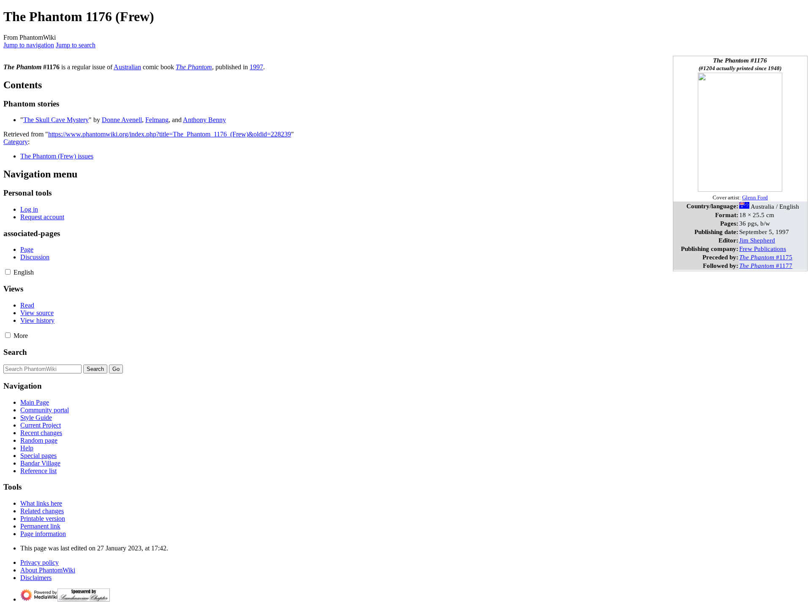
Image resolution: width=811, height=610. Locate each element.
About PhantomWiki (47, 570)
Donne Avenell (122, 119)
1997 (256, 67)
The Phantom (194, 67)
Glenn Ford (755, 198)
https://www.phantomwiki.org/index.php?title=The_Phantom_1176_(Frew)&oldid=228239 (169, 134)
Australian (127, 67)
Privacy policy (39, 562)
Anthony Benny (204, 119)
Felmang (157, 119)
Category (15, 141)
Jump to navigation (28, 45)
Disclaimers (36, 577)
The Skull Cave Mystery (56, 119)
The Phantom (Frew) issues (56, 156)
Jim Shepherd (757, 240)
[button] (8, 272)
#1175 (765, 257)
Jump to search (75, 45)
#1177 (765, 265)
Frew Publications (762, 248)
